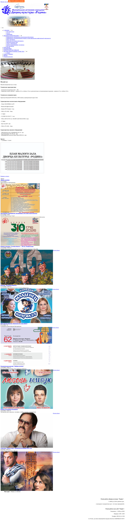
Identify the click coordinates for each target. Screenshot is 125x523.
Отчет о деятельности (11, 43)
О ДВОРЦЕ (6, 30)
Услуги (8, 33)
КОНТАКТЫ (6, 47)
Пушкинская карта (8, 56)
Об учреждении (10, 31)
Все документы (10, 46)
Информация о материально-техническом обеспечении (20, 37)
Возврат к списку (5, 176)
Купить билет (56, 250)
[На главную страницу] (25, 15)
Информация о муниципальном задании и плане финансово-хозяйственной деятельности (28, 38)
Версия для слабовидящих (7, 1)
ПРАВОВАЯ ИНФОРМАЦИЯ (11, 35)
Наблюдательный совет (12, 42)
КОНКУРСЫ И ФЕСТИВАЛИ (11, 50)
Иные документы (10, 39)
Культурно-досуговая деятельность (15, 41)
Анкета (8, 52)
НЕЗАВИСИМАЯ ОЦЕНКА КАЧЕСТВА (13, 51)
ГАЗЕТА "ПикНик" (8, 54)
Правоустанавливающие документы (15, 44)
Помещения (9, 34)
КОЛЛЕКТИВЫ (7, 48)
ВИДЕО (5, 55)
